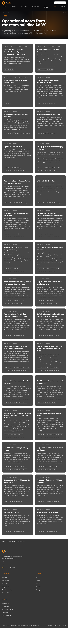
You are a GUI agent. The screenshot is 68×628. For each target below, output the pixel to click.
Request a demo (60, 3)
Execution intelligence (8, 590)
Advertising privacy (7, 609)
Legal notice (5, 603)
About (37, 577)
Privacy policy (5, 606)
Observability (5, 593)
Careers (38, 584)
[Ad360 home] (6, 551)
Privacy (38, 590)
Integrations (5, 587)
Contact (38, 580)
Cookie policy (5, 612)
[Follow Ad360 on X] (3, 562)
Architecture (5, 580)
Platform (4, 577)
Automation (5, 584)
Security (38, 587)
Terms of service (6, 615)
